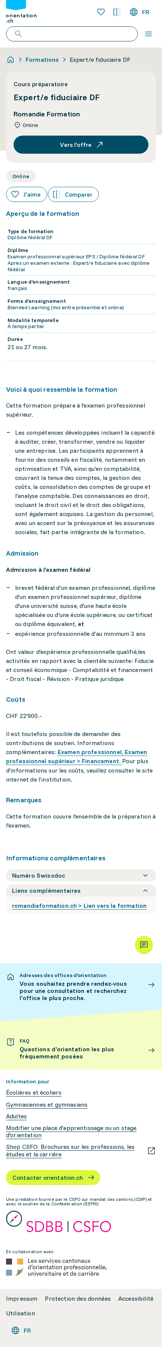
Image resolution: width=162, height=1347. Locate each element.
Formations (42, 60)
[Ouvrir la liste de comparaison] (116, 12)
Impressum (21, 1298)
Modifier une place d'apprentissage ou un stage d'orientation (71, 1131)
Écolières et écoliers (33, 1092)
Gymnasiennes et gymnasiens (46, 1104)
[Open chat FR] (144, 945)
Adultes (16, 1116)
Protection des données (78, 1298)
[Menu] (148, 33)
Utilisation (20, 1313)
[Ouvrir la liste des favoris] (101, 12)
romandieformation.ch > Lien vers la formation (79, 905)
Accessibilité (135, 1298)
